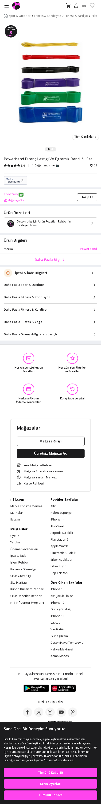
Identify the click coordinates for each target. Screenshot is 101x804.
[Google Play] (36, 689)
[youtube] (61, 715)
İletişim (15, 519)
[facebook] (27, 715)
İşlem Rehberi (20, 562)
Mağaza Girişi (50, 441)
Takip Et (87, 197)
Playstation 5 (59, 540)
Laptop (55, 623)
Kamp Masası (60, 656)
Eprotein (11, 194)
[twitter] (38, 715)
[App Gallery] (63, 689)
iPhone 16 (57, 616)
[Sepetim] (68, 6)
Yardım (15, 542)
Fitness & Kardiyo (76, 16)
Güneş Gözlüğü (61, 609)
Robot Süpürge (61, 513)
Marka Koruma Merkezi (26, 506)
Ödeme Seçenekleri (24, 549)
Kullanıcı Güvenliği (23, 569)
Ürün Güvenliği (20, 576)
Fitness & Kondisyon (47, 16)
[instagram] (50, 715)
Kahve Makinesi (61, 649)
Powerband (88, 249)
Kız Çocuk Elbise (61, 596)
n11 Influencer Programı (27, 603)
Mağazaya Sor (16, 200)
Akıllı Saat (57, 526)
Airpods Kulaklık (61, 533)
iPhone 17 (57, 603)
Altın (53, 506)
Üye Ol (14, 536)
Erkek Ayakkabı (61, 560)
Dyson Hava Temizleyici (67, 643)
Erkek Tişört (58, 566)
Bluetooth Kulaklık (63, 553)
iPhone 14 (57, 519)
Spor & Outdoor (20, 16)
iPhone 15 (57, 589)
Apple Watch (59, 546)
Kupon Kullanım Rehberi (27, 589)
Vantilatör (57, 629)
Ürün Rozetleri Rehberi (26, 596)
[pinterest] (72, 715)
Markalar (16, 513)
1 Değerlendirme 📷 (45, 165)
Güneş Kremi (59, 636)
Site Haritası (18, 583)
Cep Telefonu (60, 573)
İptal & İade (18, 556)
